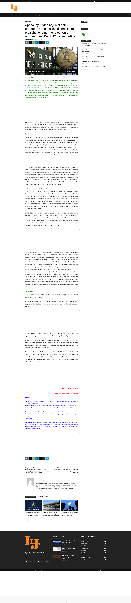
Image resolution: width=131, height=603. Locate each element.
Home (4, 15)
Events (64, 15)
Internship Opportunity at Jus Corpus (91, 61)
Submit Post (70, 15)
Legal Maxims (41, 15)
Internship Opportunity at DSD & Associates (93, 56)
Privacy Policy (85, 570)
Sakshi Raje (74, 393)
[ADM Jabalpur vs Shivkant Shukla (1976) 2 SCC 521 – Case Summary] (57, 556)
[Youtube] (105, 1)
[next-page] (28, 520)
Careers (60, 570)
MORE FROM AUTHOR (42, 496)
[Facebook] (92, 1)
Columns (24, 15)
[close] (66, 597)
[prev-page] (26, 520)
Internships (52, 15)
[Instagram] (95, 1)
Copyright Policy (102, 570)
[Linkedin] (97, 1)
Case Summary (32, 15)
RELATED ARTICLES (30, 496)
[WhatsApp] (33, 42)
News (8, 15)
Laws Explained (15, 15)
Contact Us (73, 570)
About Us (55, 570)
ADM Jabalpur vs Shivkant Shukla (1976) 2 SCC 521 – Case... (68, 557)
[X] (102, 1)
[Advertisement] (41, 580)
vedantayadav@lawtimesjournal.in (40, 557)
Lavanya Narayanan (30, 39)
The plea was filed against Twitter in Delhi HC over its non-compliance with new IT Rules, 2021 (69, 514)
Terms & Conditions (93, 570)
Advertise (79, 570)
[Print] (43, 42)
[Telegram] (100, 1)
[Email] (40, 42)
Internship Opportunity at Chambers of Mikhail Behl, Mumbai (93, 50)
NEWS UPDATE (32, 19)
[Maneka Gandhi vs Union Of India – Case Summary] (57, 542)
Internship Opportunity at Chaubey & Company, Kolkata (93, 67)
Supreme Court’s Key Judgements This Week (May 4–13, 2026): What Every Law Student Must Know (32, 514)
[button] (129, 15)
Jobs (47, 15)
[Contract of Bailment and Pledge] (57, 549)
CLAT (58, 15)
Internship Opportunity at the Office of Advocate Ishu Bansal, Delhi (94, 44)
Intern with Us (66, 570)
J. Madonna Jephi (72, 388)
